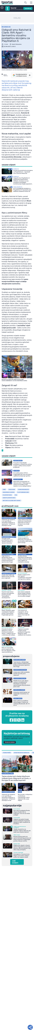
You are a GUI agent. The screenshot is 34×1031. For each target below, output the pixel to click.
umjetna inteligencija (21, 752)
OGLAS (17, 18)
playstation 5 (7, 495)
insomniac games (8, 492)
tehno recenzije (23, 489)
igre (4, 489)
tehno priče (7, 752)
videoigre (12, 489)
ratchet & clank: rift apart (11, 500)
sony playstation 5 (9, 497)
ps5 (16, 495)
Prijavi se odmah (10, 742)
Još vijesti (15, 862)
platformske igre (23, 492)
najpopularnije (12, 805)
